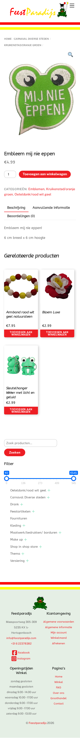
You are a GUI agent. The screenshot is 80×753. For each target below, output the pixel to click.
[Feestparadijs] (39, 16)
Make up (16, 539)
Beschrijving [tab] (16, 208)
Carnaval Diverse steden (31, 38)
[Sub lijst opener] (49, 490)
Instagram (23, 658)
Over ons (58, 692)
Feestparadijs (38, 723)
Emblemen (36, 189)
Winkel (58, 682)
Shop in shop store (24, 547)
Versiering (17, 561)
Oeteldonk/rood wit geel (33, 194)
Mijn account (59, 632)
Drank (14, 504)
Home (8, 38)
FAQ (58, 687)
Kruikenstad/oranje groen (22, 45)
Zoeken (14, 452)
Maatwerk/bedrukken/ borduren (33, 532)
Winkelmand (59, 637)
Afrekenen (58, 643)
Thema (15, 553)
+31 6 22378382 (21, 643)
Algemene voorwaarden (58, 621)
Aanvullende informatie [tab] (51, 208)
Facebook (23, 652)
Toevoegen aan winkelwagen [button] (21, 333)
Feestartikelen (20, 511)
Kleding (15, 525)
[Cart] (62, 5)
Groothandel (58, 698)
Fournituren (18, 518)
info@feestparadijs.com (21, 638)
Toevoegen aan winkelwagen (45, 174)
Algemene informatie (58, 627)
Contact (59, 703)
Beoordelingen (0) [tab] (21, 216)
